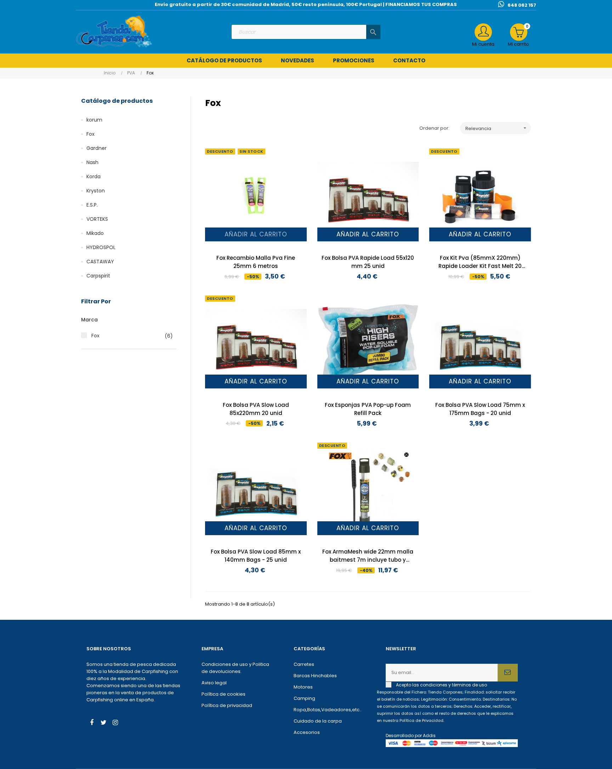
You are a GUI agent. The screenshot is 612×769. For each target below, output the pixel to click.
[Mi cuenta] (483, 32)
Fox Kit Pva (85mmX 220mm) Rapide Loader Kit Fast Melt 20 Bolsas (480, 262)
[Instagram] (115, 723)
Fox (90, 133)
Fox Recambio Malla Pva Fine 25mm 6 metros (255, 262)
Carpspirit (98, 275)
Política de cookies (223, 694)
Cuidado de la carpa (318, 721)
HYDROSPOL (100, 247)
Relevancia (496, 128)
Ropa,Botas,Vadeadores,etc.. (328, 709)
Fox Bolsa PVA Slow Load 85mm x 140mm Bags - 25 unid (256, 555)
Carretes (304, 664)
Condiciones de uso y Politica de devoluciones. (235, 668)
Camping (304, 698)
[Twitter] (103, 723)
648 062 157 (522, 5)
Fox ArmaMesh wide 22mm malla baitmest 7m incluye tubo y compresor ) (367, 556)
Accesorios (307, 732)
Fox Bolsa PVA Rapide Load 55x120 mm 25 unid (368, 262)
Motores (303, 687)
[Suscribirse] (508, 672)
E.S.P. (92, 204)
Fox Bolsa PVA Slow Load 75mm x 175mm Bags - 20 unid (480, 409)
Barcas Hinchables (315, 675)
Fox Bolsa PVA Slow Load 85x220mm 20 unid (256, 409)
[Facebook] (91, 723)
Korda (93, 176)
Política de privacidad (227, 705)
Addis (429, 735)
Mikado (95, 233)
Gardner (96, 148)
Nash (92, 162)
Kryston (95, 190)
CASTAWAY (100, 261)
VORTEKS (97, 219)
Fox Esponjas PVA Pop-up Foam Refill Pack (368, 409)
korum (94, 119)
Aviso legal (214, 682)
